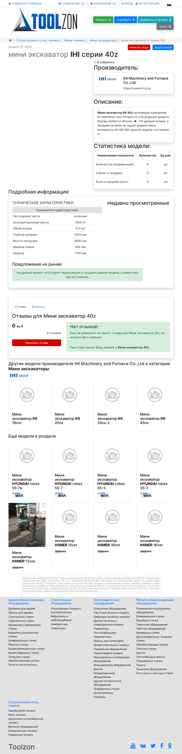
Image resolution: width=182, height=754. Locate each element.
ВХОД (129, 3)
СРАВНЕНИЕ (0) (74, 3)
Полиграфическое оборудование (106, 601)
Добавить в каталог (154, 19)
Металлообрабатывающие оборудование (155, 601)
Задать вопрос (163, 47)
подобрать (123, 19)
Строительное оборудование (61, 601)
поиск (163, 26)
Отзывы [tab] (20, 306)
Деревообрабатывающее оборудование (26, 601)
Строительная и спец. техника (23, 703)
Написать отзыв (139, 47)
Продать (101, 19)
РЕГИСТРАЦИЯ (148, 3)
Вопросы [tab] (38, 306)
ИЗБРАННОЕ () (105, 3)
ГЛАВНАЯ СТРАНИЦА (26, 3)
